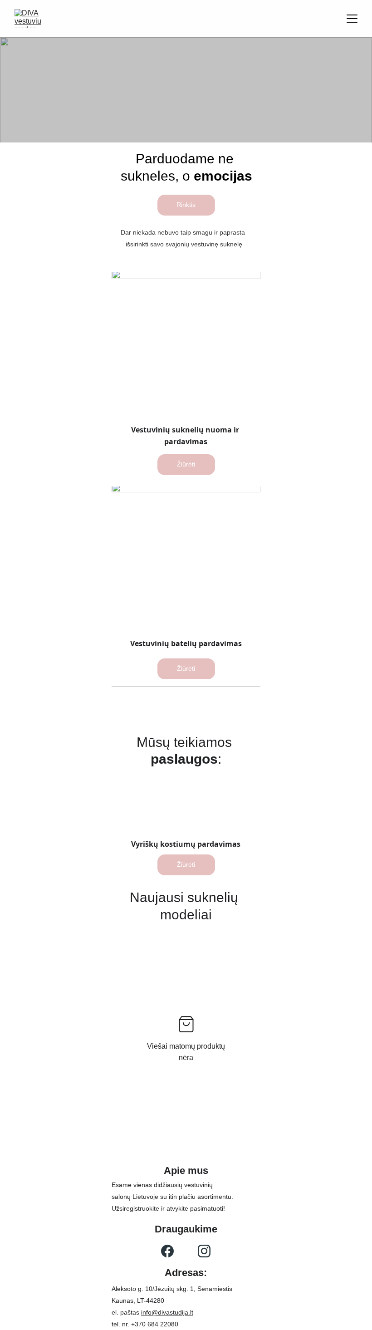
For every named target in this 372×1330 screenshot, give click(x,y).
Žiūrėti (186, 464)
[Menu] (352, 19)
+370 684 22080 (154, 1324)
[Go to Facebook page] (167, 1251)
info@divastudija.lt (167, 1312)
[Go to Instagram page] (204, 1251)
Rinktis (186, 204)
